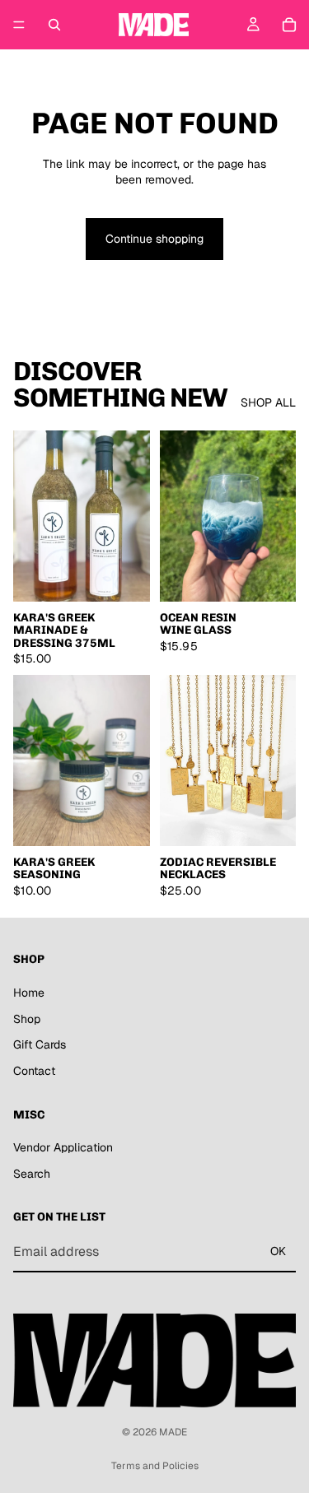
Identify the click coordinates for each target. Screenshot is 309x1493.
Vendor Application (63, 1147)
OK (278, 1251)
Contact (34, 1070)
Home (28, 992)
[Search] (54, 25)
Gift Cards (39, 1044)
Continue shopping (154, 238)
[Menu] (19, 25)
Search (31, 1173)
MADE (173, 1432)
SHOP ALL (268, 402)
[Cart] (289, 25)
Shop (26, 1019)
